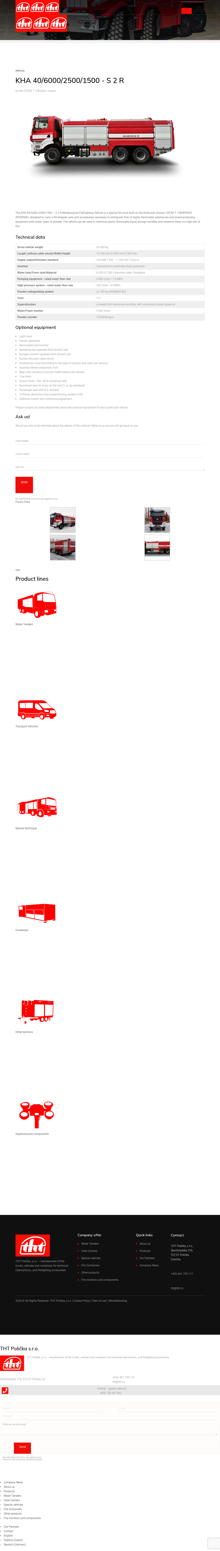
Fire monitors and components (99, 1279)
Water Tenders (90, 1243)
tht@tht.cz (119, 1381)
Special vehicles (91, 1258)
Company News (149, 1265)
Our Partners (147, 1258)
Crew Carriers (89, 1251)
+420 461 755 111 (124, 1377)
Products (145, 1251)
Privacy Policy (22, 502)
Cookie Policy (82, 1300)
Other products (90, 1272)
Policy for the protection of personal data (22, 1459)
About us (145, 1243)
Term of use (99, 1300)
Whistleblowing (117, 1300)
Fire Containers (90, 1265)
